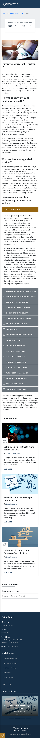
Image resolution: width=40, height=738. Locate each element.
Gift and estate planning (16, 324)
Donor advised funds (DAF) (17, 313)
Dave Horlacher (11, 504)
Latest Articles (22, 25)
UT (22, 14)
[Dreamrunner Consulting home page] (20, 729)
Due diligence (11, 329)
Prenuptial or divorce (15, 357)
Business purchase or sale (17, 302)
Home (4, 14)
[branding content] (10, 3)
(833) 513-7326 (7, 625)
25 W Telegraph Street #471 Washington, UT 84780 (12, 641)
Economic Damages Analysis (14, 596)
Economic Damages (10, 668)
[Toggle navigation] (35, 3)
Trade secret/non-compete (17, 389)
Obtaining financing (14, 384)
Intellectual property (15, 346)
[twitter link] (4, 684)
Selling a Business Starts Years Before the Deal (19, 448)
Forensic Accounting (10, 591)
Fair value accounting (15, 351)
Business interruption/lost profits (21, 297)
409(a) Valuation (13, 210)
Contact (6, 633)
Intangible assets (13, 340)
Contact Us (7, 673)
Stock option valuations (16, 378)
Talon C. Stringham (13, 453)
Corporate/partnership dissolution (21, 291)
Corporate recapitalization (18, 307)
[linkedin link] (10, 684)
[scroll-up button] (37, 735)
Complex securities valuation (18, 318)
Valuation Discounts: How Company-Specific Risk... (16, 551)
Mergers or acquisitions (16, 362)
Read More (8, 469)
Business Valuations (10, 658)
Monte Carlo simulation (16, 367)
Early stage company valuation (19, 335)
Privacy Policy (8, 677)
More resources (10, 583)
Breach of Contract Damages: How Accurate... (18, 499)
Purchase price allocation (17, 373)
